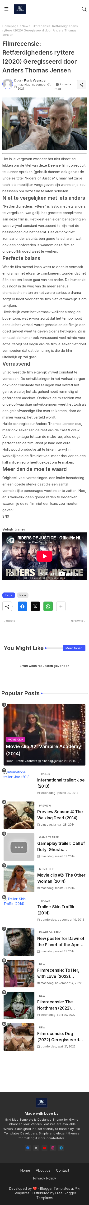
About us (43, 1170)
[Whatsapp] (48, 606)
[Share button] (61, 606)
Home (25, 1170)
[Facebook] (22, 606)
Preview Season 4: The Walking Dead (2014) (60, 814)
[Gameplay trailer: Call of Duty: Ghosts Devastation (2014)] (19, 847)
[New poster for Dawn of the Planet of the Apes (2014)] (19, 942)
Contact (62, 1170)
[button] (84, 9)
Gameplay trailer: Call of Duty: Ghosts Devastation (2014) (61, 847)
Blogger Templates (55, 1188)
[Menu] (6, 9)
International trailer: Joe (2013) (61, 783)
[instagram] (53, 1148)
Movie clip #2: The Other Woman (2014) (61, 878)
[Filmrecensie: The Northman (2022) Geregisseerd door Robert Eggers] (19, 1005)
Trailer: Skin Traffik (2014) (56, 909)
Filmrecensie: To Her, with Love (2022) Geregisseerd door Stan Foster (61, 974)
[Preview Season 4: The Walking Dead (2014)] (19, 815)
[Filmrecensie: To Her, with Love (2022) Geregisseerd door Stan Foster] (19, 973)
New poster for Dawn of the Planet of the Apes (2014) (60, 942)
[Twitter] (35, 606)
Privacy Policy (44, 1178)
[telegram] (61, 1148)
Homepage (10, 26)
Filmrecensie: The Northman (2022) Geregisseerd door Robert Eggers (56, 1005)
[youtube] (44, 1148)
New (25, 26)
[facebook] (28, 1148)
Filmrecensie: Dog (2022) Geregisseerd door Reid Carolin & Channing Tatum (58, 1037)
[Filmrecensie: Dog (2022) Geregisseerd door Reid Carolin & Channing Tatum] (19, 1037)
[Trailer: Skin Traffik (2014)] (19, 910)
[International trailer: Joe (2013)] (19, 783)
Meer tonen (74, 648)
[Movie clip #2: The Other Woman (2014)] (19, 878)
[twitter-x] (36, 1148)
